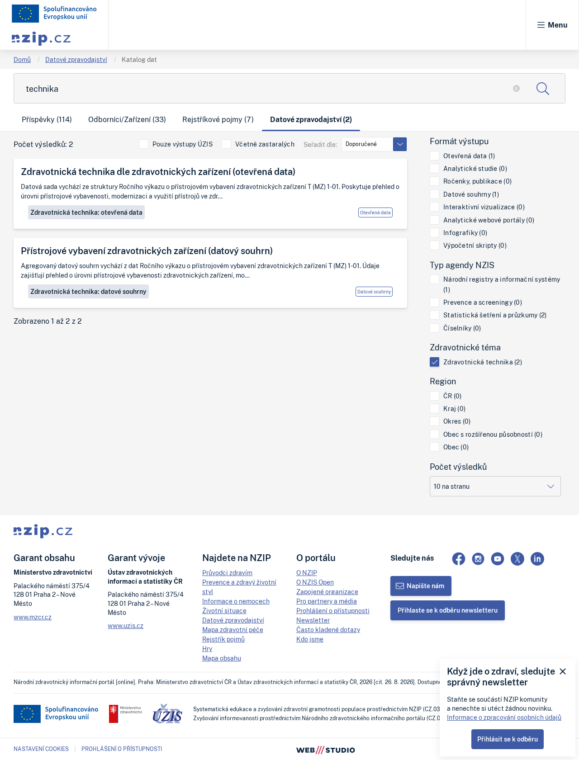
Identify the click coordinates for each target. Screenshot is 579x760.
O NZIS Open (315, 582)
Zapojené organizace (327, 591)
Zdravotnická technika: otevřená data (86, 212)
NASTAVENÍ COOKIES (41, 749)
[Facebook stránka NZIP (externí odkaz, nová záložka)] (458, 559)
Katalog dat (139, 59)
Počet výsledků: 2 (43, 144)
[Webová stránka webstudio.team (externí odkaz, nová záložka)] (325, 749)
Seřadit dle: (320, 144)
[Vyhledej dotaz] (543, 88)
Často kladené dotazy (328, 629)
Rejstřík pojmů (223, 639)
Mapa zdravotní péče (232, 629)
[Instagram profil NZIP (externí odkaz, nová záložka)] (478, 558)
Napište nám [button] (425, 586)
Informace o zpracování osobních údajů (504, 717)
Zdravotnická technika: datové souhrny (88, 291)
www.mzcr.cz (33, 617)
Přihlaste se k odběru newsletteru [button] (448, 610)
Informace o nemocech (236, 601)
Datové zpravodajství (76, 59)
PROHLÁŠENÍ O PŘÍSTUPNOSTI (121, 749)
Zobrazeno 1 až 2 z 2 (48, 321)
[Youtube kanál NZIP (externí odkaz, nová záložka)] (497, 559)
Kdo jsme (309, 639)
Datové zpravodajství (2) (311, 119)
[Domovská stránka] (54, 14)
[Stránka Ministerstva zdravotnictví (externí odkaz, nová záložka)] (125, 714)
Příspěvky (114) (47, 119)
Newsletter (313, 620)
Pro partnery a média (326, 601)
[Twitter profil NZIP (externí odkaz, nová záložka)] (517, 559)
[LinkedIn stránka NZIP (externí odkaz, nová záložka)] (537, 559)
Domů (22, 59)
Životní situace (224, 610)
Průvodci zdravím (227, 572)
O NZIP (306, 572)
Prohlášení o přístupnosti (333, 610)
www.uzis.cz (125, 625)
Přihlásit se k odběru (507, 739)
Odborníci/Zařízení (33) (127, 119)
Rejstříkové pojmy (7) (218, 119)
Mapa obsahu (221, 658)
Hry (207, 648)
